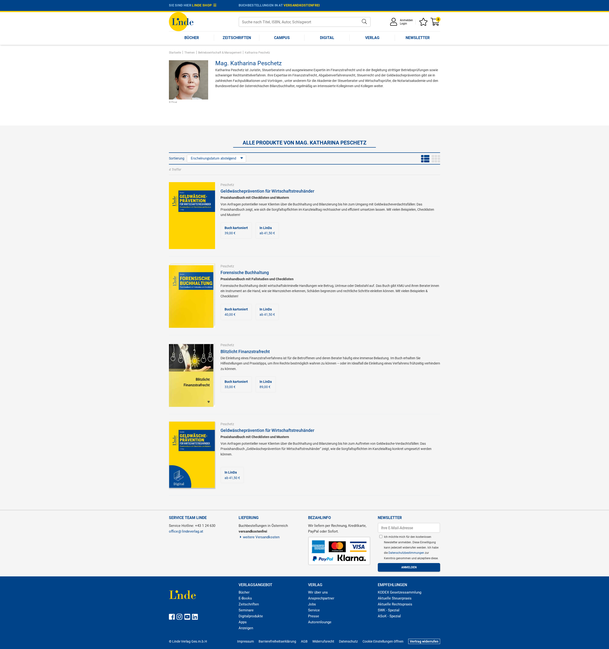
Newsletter (418, 37)
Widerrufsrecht (323, 641)
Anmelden (406, 20)
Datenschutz (348, 641)
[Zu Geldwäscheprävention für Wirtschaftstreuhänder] (192, 215)
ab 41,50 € (267, 230)
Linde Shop (202, 5)
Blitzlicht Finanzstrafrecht (245, 351)
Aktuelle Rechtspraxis (395, 604)
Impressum (245, 641)
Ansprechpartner (321, 598)
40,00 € (236, 311)
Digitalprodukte (251, 616)
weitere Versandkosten (261, 537)
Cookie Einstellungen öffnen (383, 641)
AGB (304, 641)
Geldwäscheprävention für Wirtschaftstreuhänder (267, 191)
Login (403, 23)
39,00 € (236, 230)
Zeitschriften (237, 37)
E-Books (245, 598)
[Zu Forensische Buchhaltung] (192, 295)
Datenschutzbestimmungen (406, 552)
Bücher (191, 37)
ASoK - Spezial (389, 616)
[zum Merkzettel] (424, 23)
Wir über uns (318, 592)
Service (314, 610)
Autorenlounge (319, 622)
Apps (243, 622)
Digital (327, 37)
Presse (313, 616)
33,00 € (236, 384)
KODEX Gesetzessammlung (399, 592)
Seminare (246, 610)
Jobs (312, 604)
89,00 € (266, 384)
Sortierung (176, 158)
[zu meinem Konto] (394, 23)
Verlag (372, 37)
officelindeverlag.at (186, 531)
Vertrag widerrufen (424, 641)
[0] (435, 23)
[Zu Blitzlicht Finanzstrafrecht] (192, 374)
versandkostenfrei (302, 5)
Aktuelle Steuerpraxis (395, 598)
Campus (282, 37)
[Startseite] (181, 21)
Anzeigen (246, 628)
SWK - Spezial (388, 610)
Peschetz (227, 185)
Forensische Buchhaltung (245, 272)
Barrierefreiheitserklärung (277, 641)
